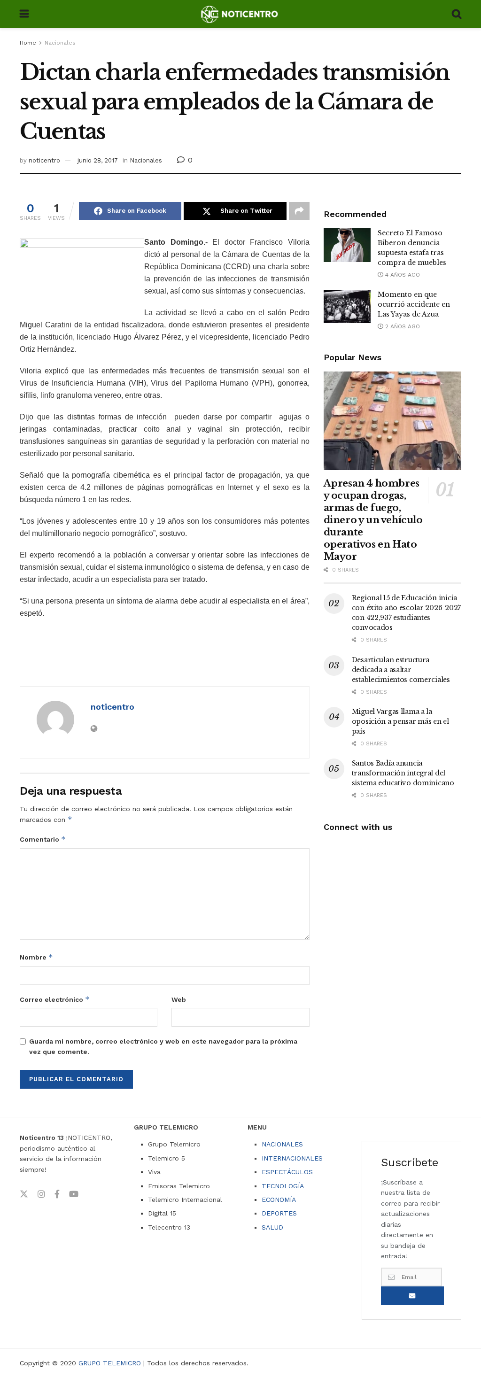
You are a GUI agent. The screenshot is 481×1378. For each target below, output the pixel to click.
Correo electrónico (55, 999)
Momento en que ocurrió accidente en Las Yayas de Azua (414, 304)
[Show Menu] (24, 14)
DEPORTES (279, 1213)
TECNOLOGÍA (283, 1186)
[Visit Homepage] (240, 14)
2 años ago (401, 326)
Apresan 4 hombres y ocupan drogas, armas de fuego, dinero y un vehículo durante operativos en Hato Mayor (373, 520)
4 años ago (401, 274)
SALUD (272, 1227)
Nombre (36, 956)
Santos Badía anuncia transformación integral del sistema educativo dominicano (403, 773)
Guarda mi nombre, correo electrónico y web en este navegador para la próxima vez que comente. (163, 1046)
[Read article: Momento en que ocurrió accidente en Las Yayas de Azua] (347, 307)
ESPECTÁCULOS (287, 1172)
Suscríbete (412, 1295)
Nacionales (60, 42)
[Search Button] (456, 14)
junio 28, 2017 (98, 160)
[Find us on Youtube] (73, 1194)
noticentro (44, 160)
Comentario (43, 839)
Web (178, 999)
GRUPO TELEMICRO (109, 1363)
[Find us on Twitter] (24, 1194)
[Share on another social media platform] (299, 211)
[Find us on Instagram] (41, 1194)
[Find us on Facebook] (57, 1194)
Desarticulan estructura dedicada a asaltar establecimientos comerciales (401, 670)
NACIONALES (282, 1144)
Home (28, 42)
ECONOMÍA (279, 1199)
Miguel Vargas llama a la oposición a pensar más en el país (400, 721)
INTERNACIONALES (292, 1158)
